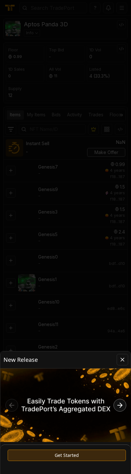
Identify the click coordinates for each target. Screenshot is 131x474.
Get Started (67, 455)
